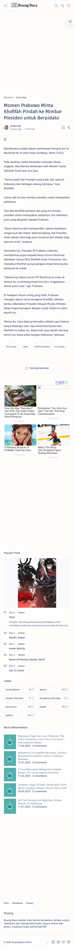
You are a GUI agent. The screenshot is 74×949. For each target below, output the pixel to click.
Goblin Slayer (17, 637)
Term (6, 903)
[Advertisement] (37, 52)
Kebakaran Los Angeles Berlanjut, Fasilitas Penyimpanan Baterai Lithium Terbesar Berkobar (42, 756)
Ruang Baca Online (21, 942)
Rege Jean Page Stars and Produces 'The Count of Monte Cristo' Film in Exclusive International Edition (41, 739)
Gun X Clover (16, 670)
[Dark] (62, 6)
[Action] (21, 612)
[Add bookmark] (63, 127)
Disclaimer (17, 903)
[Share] (68, 127)
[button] (60, 346)
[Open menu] (5, 6)
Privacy (29, 903)
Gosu (12, 617)
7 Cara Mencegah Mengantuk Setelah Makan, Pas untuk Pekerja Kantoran (39, 771)
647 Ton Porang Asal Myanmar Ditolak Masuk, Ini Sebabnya (40, 801)
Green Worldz (17, 648)
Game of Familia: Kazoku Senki (27, 659)
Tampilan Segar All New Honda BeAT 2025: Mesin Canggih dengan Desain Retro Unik (42, 786)
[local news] (11, 346)
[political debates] (42, 346)
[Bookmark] (69, 6)
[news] (25, 346)
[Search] (56, 6)
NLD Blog (48, 942)
